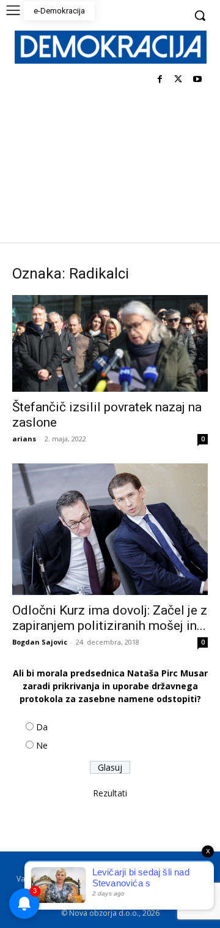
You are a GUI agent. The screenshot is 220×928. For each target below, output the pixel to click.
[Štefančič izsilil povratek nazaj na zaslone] (110, 343)
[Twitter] (178, 79)
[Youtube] (197, 79)
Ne (42, 745)
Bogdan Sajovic (39, 641)
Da (42, 727)
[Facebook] (159, 79)
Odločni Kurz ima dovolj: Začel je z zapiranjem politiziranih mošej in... (109, 618)
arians (24, 438)
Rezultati (110, 793)
